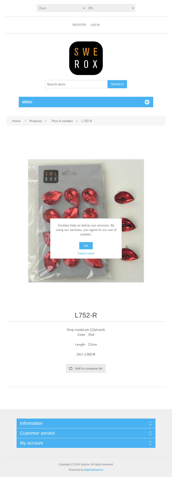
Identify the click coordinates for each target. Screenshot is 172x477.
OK (86, 245)
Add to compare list (88, 368)
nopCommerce (93, 469)
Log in (95, 24)
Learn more (86, 253)
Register (79, 24)
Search (117, 84)
